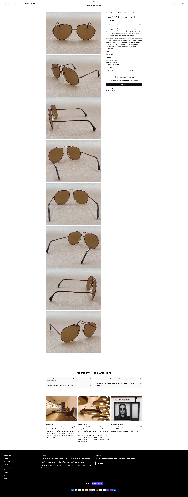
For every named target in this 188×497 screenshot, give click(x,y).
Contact (6, 464)
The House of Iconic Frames (91, 487)
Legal (5, 478)
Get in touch (109, 91)
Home (107, 13)
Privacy (6, 475)
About (6, 459)
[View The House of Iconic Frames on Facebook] (89, 483)
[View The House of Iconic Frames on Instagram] (86, 483)
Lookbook (7, 461)
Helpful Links (7, 455)
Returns (6, 470)
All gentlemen (114, 13)
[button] (8, 3)
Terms (6, 473)
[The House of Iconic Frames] (94, 3)
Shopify (104, 487)
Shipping (7, 467)
